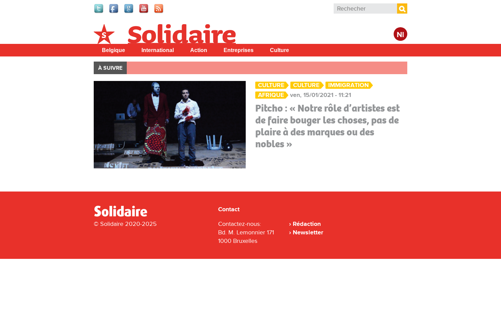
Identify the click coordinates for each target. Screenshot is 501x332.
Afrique (271, 95)
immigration (348, 85)
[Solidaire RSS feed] (159, 12)
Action (198, 50)
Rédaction (307, 224)
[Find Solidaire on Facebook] (114, 12)
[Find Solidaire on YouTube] (144, 12)
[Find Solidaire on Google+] (129, 12)
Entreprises (239, 50)
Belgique (113, 50)
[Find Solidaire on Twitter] (99, 12)
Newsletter (308, 232)
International (157, 50)
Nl (400, 34)
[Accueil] (123, 215)
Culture (279, 50)
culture (306, 85)
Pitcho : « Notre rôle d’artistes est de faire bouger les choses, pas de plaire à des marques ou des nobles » (327, 126)
